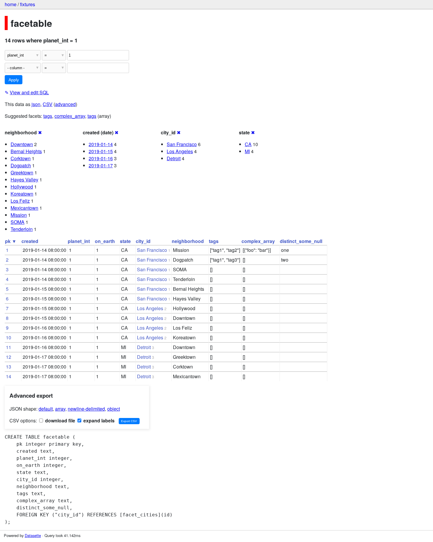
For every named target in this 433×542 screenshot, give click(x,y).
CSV (47, 104)
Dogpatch (21, 165)
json (36, 104)
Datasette (33, 535)
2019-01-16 (101, 158)
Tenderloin (22, 229)
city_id (143, 241)
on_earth (105, 241)
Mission (19, 214)
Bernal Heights (26, 151)
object (113, 408)
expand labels (98, 420)
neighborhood (188, 241)
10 (8, 337)
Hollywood (22, 186)
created (30, 241)
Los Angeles (180, 151)
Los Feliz (20, 200)
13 (8, 366)
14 (8, 376)
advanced (65, 104)
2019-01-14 (101, 144)
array (60, 408)
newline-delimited (86, 408)
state (125, 241)
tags (47, 116)
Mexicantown (24, 207)
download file (59, 420)
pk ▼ (10, 241)
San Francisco (182, 144)
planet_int (79, 241)
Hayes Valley (24, 179)
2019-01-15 (101, 151)
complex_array (69, 116)
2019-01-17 (101, 165)
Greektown (22, 172)
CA (248, 144)
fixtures (27, 4)
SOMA (17, 222)
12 (8, 356)
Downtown (22, 144)
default (46, 408)
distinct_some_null (301, 241)
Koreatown (22, 193)
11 (8, 347)
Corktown (21, 158)
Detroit (174, 158)
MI (247, 151)
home (10, 4)
